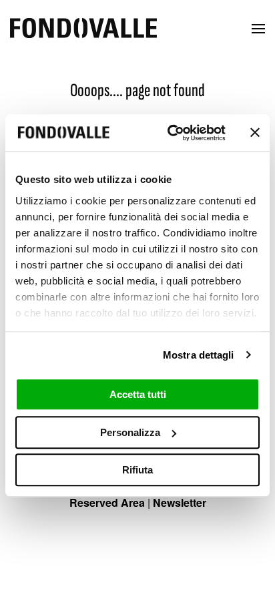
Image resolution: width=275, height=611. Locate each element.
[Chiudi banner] (255, 133)
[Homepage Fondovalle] (83, 29)
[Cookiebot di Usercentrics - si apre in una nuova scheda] (170, 133)
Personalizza (130, 432)
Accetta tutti (137, 394)
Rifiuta (137, 469)
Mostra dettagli (198, 355)
